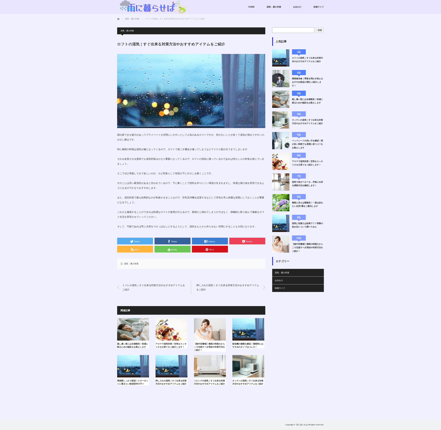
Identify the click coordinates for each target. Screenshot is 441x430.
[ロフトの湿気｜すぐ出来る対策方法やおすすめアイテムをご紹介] (280, 58)
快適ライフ (319, 7)
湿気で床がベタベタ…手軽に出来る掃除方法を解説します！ (307, 184)
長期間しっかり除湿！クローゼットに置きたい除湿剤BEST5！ (132, 382)
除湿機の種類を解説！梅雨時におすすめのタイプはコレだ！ (247, 345)
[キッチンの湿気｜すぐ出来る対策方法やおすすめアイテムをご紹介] (280, 120)
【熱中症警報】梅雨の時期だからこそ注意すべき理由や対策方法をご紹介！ (209, 347)
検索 (320, 30)
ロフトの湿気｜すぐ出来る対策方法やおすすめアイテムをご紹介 (307, 60)
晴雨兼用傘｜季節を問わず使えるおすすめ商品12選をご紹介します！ (307, 82)
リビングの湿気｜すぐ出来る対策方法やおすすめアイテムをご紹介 (209, 382)
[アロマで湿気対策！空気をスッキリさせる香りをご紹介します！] (280, 161)
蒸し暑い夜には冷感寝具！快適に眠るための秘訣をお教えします (132, 345)
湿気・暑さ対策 (274, 7)
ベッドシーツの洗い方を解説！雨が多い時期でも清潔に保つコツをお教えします (307, 144)
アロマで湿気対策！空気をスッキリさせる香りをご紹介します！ (171, 345)
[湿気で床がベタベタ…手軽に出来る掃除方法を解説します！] (280, 182)
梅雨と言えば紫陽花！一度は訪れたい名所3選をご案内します (307, 204)
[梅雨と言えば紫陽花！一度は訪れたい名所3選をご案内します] (280, 202)
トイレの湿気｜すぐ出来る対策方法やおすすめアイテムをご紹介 (153, 287)
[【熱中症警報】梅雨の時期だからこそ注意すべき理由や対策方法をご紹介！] (280, 244)
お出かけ (297, 7)
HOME (251, 7)
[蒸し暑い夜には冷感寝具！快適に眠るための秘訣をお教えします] (280, 99)
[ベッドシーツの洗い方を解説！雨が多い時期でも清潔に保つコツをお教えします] (280, 140)
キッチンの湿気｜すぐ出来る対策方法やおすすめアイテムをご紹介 (247, 382)
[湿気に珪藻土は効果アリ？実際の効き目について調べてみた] (280, 223)
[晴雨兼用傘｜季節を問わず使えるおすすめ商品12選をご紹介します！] (280, 78)
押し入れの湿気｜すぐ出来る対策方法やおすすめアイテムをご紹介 (227, 287)
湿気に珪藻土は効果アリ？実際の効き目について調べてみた (307, 225)
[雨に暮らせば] (153, 7)
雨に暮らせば (302, 425)
